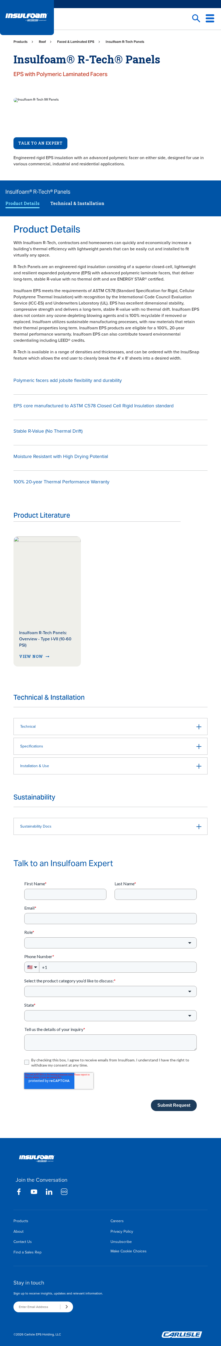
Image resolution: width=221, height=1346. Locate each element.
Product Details (22, 203)
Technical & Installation (77, 203)
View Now (31, 656)
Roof (42, 41)
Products (20, 41)
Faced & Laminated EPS (75, 41)
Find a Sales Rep (27, 1252)
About (18, 1231)
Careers (117, 1221)
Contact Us (22, 1242)
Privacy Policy (121, 1231)
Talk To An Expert (40, 143)
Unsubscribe (121, 1242)
